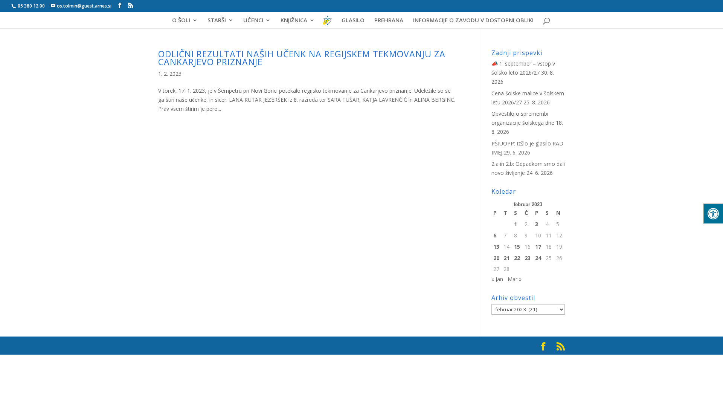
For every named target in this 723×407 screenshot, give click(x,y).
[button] (706, 12)
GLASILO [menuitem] (353, 20)
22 (517, 258)
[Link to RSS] (130, 5)
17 (538, 246)
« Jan (497, 279)
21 (506, 258)
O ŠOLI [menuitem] (181, 20)
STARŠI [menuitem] (216, 20)
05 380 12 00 (31, 6)
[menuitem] (327, 23)
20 (496, 258)
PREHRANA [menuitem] (388, 20)
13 (496, 246)
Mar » (515, 279)
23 (528, 258)
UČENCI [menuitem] (253, 20)
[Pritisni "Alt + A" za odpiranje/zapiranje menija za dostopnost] (713, 213)
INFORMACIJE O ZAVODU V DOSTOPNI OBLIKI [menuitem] (473, 20)
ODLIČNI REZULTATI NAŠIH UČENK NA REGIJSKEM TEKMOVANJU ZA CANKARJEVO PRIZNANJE (301, 58)
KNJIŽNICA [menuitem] (294, 20)
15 (517, 246)
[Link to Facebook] (119, 5)
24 (538, 258)
